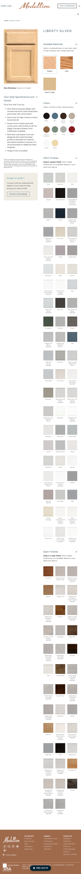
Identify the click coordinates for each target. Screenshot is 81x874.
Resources (28, 849)
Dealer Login (6, 6)
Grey (63, 134)
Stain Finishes (50, 551)
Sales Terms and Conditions (29, 866)
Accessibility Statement (59, 865)
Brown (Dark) (63, 121)
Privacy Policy (70, 865)
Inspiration (28, 846)
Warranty (47, 849)
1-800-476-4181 (69, 844)
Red (72, 134)
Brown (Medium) (47, 135)
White (46, 148)
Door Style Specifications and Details (19, 99)
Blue (55, 121)
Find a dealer (11, 855)
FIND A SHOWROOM (67, 6)
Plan (26, 844)
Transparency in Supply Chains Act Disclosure (39, 865)
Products (28, 839)
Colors (46, 103)
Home (6, 20)
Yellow (55, 148)
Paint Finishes (50, 158)
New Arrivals (29, 841)
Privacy (24, 865)
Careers (66, 852)
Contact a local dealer (18, 194)
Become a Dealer (70, 854)
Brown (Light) (72, 121)
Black (46, 121)
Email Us (66, 846)
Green (55, 134)
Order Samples (69, 849)
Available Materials (53, 44)
